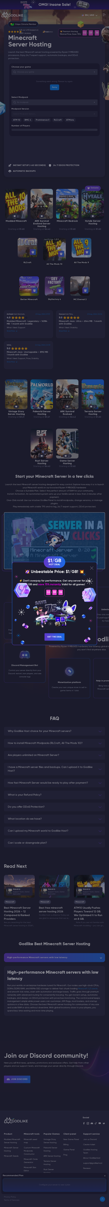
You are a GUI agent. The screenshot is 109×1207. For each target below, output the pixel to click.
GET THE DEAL (54, 637)
